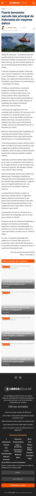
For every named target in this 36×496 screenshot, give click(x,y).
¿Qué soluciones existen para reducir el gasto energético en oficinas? (17, 334)
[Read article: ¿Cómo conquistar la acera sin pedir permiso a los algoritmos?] (18, 303)
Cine (6, 448)
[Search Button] (34, 3)
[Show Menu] (2, 3)
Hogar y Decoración (18, 446)
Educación (18, 439)
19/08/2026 (6, 286)
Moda (18, 457)
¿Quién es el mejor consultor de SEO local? (18, 412)
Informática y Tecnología (18, 451)
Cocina (6, 451)
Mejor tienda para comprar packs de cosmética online (18, 421)
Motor (30, 439)
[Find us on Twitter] (20, 377)
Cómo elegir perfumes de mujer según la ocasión (18, 424)
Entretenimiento (18, 442)
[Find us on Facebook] (15, 377)
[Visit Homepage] (18, 3)
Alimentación (6, 442)
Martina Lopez (12, 27)
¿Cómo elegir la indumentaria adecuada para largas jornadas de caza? (17, 282)
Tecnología (29, 455)
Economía (6, 459)
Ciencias (6, 445)
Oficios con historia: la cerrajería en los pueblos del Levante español (17, 360)
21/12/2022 (23, 27)
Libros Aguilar (11, 492)
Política (29, 445)
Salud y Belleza (29, 449)
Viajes (30, 458)
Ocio (29, 442)
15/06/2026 (6, 312)
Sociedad (9, 9)
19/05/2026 (6, 364)
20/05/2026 (6, 338)
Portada (3, 9)
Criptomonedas (6, 454)
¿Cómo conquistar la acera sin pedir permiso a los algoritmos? (16, 308)
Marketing (18, 454)
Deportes (6, 456)
